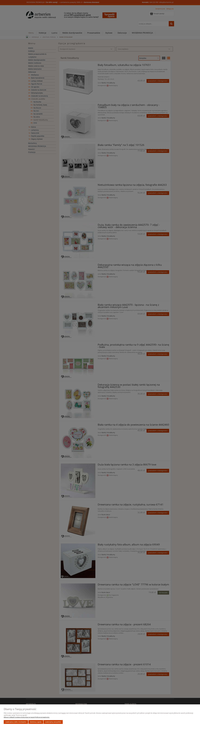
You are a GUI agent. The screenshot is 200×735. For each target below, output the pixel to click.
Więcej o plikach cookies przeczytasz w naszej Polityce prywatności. (27, 717)
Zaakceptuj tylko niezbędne (15, 722)
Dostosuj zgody (36, 722)
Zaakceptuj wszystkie (53, 722)
